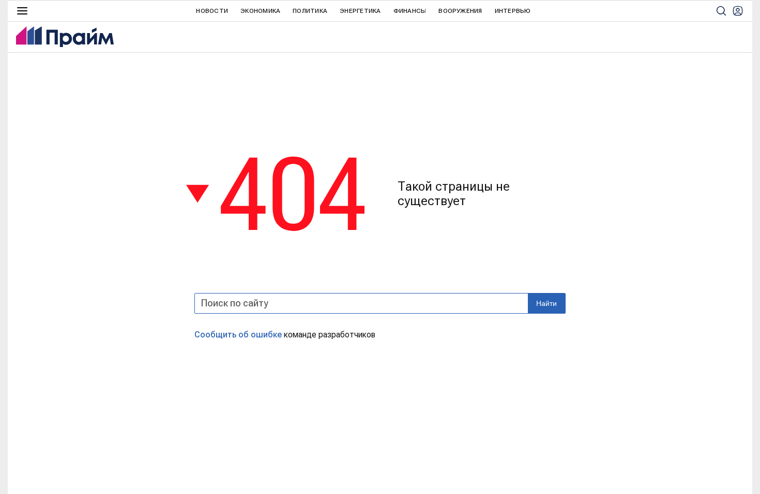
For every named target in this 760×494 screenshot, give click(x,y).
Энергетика (360, 10)
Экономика (260, 10)
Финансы (410, 10)
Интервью (513, 10)
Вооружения (460, 10)
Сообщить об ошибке (238, 334)
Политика (310, 10)
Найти (546, 303)
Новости (212, 10)
